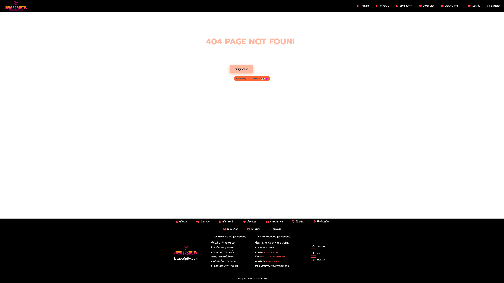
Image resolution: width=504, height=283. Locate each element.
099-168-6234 (272, 261)
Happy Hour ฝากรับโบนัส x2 (223, 256)
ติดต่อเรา (495, 6)
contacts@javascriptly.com (273, 256)
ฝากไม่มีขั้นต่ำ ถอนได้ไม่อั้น (223, 252)
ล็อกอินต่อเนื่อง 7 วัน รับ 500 (223, 261)
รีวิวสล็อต (300, 221)
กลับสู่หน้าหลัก (241, 69)
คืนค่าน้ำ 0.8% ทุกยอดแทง (222, 247)
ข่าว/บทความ (276, 221)
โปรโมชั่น (476, 6)
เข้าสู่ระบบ (384, 6)
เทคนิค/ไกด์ (232, 229)
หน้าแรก (365, 6)
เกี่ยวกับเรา (428, 6)
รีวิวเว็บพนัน (323, 221)
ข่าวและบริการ (451, 6)
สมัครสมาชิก (406, 6)
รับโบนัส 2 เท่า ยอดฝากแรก (223, 242)
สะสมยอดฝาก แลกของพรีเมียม (224, 265)
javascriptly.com (186, 258)
